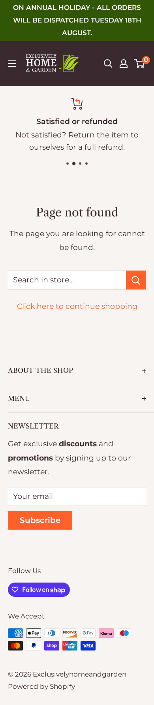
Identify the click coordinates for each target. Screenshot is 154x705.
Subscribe (40, 520)
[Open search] (108, 63)
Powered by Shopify (41, 686)
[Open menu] (12, 63)
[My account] (124, 63)
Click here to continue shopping (77, 306)
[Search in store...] (136, 280)
